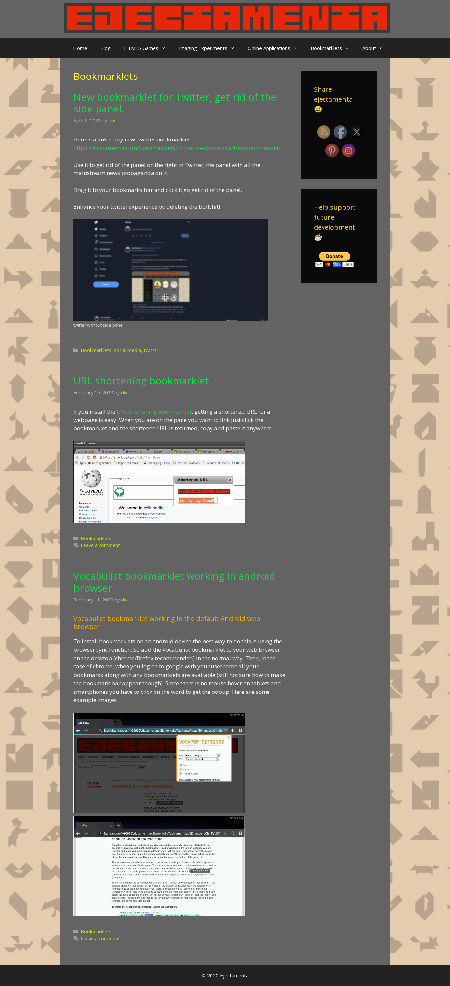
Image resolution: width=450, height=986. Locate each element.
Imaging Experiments (203, 48)
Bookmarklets (326, 48)
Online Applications (269, 48)
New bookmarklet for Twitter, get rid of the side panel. (174, 102)
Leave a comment (100, 545)
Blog (105, 48)
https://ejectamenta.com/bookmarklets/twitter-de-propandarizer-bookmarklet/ (177, 148)
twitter (151, 350)
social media (127, 350)
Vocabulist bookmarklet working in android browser (174, 582)
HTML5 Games (141, 48)
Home (80, 48)
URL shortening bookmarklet (141, 380)
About (369, 48)
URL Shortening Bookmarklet (154, 411)
